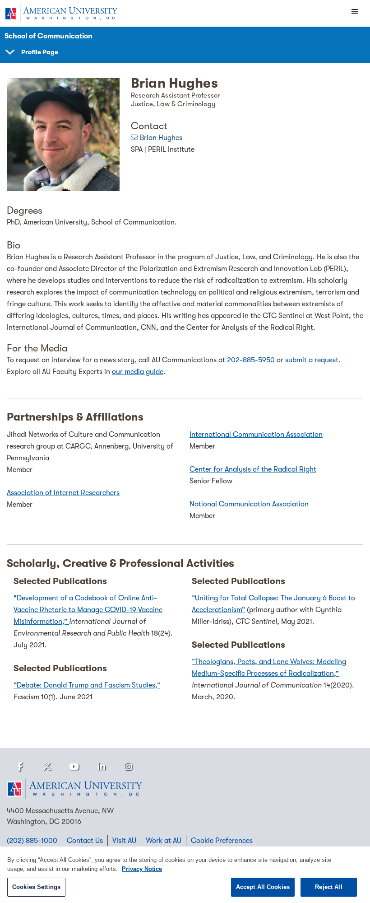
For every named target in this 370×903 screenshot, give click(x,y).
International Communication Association (256, 434)
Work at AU (163, 841)
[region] (185, 875)
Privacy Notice (142, 869)
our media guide (137, 372)
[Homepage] (185, 789)
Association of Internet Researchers (63, 493)
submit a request (311, 360)
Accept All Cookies (263, 887)
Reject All (328, 887)
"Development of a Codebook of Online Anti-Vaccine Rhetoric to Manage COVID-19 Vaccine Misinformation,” (88, 610)
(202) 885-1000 (32, 841)
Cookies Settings (36, 887)
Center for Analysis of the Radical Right (253, 469)
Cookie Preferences (222, 841)
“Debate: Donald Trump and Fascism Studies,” (87, 685)
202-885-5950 (251, 360)
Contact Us (85, 841)
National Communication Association (249, 504)
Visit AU (124, 841)
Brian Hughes (161, 138)
